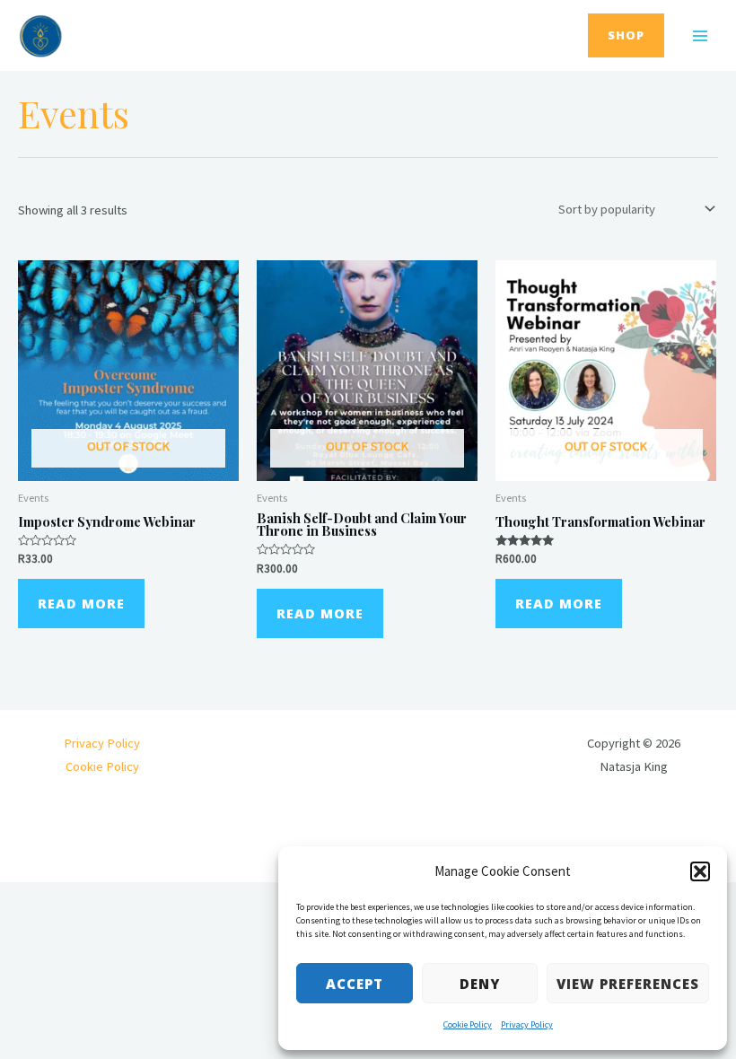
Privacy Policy (527, 1024)
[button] (700, 871)
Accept (354, 984)
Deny (480, 984)
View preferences (627, 984)
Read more (81, 603)
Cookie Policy (467, 1024)
